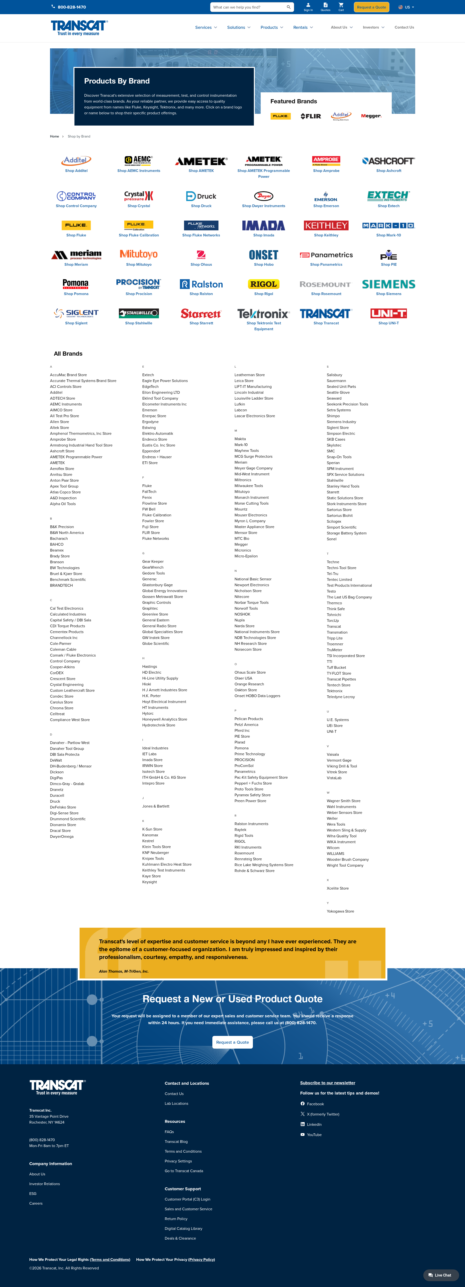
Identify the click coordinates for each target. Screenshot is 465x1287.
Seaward (334, 398)
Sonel (332, 539)
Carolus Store (61, 702)
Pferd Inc (242, 730)
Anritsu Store (61, 474)
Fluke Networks (155, 538)
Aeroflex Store (62, 468)
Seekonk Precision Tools (347, 404)
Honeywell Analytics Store (164, 719)
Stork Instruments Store (347, 503)
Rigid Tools (244, 835)
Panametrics (245, 771)
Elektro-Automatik (157, 433)
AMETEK (57, 462)
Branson (57, 561)
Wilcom (333, 847)
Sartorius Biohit (340, 515)
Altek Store (59, 427)
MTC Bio (242, 538)
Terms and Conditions (183, 1151)
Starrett (333, 492)
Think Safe (336, 608)
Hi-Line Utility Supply (160, 678)
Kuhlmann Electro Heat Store (167, 864)
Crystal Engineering (66, 684)
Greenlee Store (155, 614)
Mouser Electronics (251, 515)
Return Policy (176, 1218)
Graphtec (150, 608)
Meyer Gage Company (254, 468)
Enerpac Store (154, 415)
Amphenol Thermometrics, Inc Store (81, 433)
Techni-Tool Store (341, 567)
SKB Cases (336, 439)
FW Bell (148, 509)
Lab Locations (176, 1103)
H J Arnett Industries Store (164, 689)
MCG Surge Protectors (253, 456)
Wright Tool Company (345, 865)
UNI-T (332, 731)
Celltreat (57, 713)
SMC (331, 451)
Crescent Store (62, 678)
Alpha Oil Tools (63, 503)
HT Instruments (155, 707)
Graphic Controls (156, 602)
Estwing (149, 427)
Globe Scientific (155, 643)
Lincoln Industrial (249, 392)
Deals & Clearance (180, 1238)
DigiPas (56, 777)
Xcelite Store (338, 888)
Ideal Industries (155, 748)
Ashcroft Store (62, 451)
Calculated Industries (68, 614)
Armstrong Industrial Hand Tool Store (81, 445)
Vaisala (333, 754)
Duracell (57, 795)
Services (203, 27)
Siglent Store (338, 427)
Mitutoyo (242, 491)
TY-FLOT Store (339, 673)
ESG (32, 1193)
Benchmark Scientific (68, 579)
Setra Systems (339, 410)
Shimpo (333, 415)
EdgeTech (150, 386)
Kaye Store (151, 876)
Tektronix (334, 690)
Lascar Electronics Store (255, 415)
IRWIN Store (152, 765)
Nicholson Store (248, 590)
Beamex (57, 550)
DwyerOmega (61, 836)
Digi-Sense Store (64, 813)
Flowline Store (154, 503)
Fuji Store (150, 526)
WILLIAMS (335, 853)
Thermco (334, 603)
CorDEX (56, 672)
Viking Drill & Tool (342, 766)
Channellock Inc (64, 637)
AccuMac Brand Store (68, 374)
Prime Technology (250, 753)
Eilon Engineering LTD (161, 392)
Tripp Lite (335, 638)
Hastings (149, 666)
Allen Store (59, 421)
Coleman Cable (63, 649)
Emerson (149, 410)
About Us (339, 27)
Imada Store (152, 759)
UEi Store (335, 725)
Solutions (236, 27)
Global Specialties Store (162, 631)
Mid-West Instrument (252, 474)
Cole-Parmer (60, 643)
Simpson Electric (341, 433)
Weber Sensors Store (344, 812)
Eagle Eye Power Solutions (165, 380)
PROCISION (245, 759)
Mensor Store (246, 532)
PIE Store (242, 736)
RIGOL (240, 841)
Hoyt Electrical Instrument (164, 701)
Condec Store (61, 696)
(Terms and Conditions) (110, 1259)
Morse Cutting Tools (252, 503)
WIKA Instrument (341, 841)
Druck (55, 801)
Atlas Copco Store (65, 492)
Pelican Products (249, 718)
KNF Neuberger (155, 852)
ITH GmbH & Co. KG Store (164, 777)
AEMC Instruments (66, 404)
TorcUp (333, 620)
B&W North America (67, 532)
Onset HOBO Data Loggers (257, 695)
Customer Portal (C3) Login (187, 1199)
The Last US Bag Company (349, 597)
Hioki (146, 684)
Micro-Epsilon (246, 556)
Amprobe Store (63, 439)
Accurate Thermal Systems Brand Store (83, 380)
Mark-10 (241, 444)
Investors (371, 27)
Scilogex (334, 521)
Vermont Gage (339, 760)
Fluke (147, 485)
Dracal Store (60, 830)
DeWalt (56, 760)
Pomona (241, 748)
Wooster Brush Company (348, 859)
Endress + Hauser (157, 456)
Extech (148, 374)
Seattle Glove (338, 392)
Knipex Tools (153, 858)
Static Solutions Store (345, 497)
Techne (333, 561)
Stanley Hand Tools (343, 486)
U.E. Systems (338, 719)
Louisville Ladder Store (254, 398)
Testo (331, 591)
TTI (329, 661)
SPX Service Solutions (345, 474)
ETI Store (150, 462)
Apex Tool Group (64, 486)
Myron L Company (250, 520)
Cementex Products (66, 631)
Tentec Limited (339, 579)
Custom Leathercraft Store (72, 690)
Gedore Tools (153, 573)
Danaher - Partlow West (70, 742)
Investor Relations (44, 1183)
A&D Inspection (63, 497)
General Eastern (155, 620)
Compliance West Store (70, 719)
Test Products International (349, 585)
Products (269, 27)
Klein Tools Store (156, 846)
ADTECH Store (62, 398)
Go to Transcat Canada (184, 1170)
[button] (406, 7)
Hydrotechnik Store (158, 725)
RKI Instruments (248, 847)
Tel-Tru (332, 573)
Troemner (335, 644)
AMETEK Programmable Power (76, 456)
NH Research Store (251, 643)
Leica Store (244, 380)
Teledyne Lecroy (341, 696)
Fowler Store (153, 520)
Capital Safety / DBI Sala (70, 620)
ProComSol (244, 765)
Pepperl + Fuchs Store (253, 783)
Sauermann (336, 380)
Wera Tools (336, 824)
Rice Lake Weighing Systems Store (264, 864)
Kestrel (148, 840)
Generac (149, 579)
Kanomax (150, 835)
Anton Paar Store (64, 480)
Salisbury (334, 374)
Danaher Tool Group (67, 748)
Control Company (65, 661)
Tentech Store (339, 685)
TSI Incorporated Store (346, 655)
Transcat (334, 626)
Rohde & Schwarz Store (255, 870)
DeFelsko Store (63, 807)
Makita (240, 438)
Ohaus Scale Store (250, 672)
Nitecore (242, 596)
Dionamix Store (63, 824)
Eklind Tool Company (160, 398)
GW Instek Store (156, 637)
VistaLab (334, 777)
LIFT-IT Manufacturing (253, 386)
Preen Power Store (250, 800)
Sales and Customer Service (188, 1209)
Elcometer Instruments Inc (164, 404)
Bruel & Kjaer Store (66, 573)
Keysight (149, 881)
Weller (332, 818)
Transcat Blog (176, 1141)
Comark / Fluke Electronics (73, 655)
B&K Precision (62, 526)
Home (54, 136)
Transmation (337, 632)
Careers (35, 1203)
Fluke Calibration (156, 515)
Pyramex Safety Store (253, 795)
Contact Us (404, 27)
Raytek (240, 829)
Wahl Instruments (341, 806)
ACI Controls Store (66, 386)
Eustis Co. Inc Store (158, 445)
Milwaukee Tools (249, 485)
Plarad (240, 742)
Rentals (300, 27)
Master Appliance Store (254, 526)
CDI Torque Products (67, 625)
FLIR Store (151, 532)
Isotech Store (153, 771)
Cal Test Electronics (66, 608)
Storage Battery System (347, 533)
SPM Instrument (340, 468)
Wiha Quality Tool (342, 836)
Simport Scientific (342, 527)
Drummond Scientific (68, 818)
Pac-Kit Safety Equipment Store (261, 777)
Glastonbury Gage (157, 584)
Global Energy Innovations (164, 590)
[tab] (94, 367)
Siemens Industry (341, 421)
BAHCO (56, 544)
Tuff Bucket (336, 667)
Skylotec (334, 445)
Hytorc (148, 713)
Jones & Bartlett (155, 806)
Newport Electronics (252, 584)
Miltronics (243, 479)
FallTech (149, 491)
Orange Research (249, 684)
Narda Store (245, 625)
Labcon (241, 410)
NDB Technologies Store (255, 637)
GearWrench (153, 567)
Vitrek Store (337, 772)
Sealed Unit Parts (341, 386)
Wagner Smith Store (344, 800)
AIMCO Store (61, 410)
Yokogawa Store (340, 911)
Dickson (57, 772)
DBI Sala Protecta (64, 754)
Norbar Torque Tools (252, 602)
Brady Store (60, 556)
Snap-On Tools (339, 456)
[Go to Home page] (79, 28)
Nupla (240, 620)
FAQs (169, 1131)
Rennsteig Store (248, 859)
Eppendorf (151, 451)
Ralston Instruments (251, 823)
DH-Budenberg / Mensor (71, 766)
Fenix (147, 497)
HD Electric (151, 672)
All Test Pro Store (64, 415)
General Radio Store (159, 625)
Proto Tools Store (249, 789)
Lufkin (240, 404)
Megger (241, 544)
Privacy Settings (178, 1161)
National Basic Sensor (253, 579)
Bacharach (59, 538)
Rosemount (244, 853)
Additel (56, 392)
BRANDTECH (61, 585)
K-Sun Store (152, 829)
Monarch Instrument (252, 497)
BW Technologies (65, 567)
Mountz (241, 509)
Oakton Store (246, 689)
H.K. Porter (151, 695)
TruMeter (334, 649)
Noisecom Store (248, 649)
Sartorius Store (339, 509)
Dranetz (56, 789)
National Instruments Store (257, 631)
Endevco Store (154, 439)
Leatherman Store (250, 374)
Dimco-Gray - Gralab (67, 783)
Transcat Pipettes (341, 679)
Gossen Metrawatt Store (162, 596)
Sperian (333, 462)
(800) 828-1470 (42, 1139)
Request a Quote (371, 7)
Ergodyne (150, 421)
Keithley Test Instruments (163, 870)
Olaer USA (243, 678)
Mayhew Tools (247, 450)
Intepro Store (153, 783)
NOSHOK (242, 614)
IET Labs (149, 753)
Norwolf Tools (246, 608)
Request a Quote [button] (232, 1042)
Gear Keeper (153, 561)
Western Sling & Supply (346, 830)
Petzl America (246, 724)
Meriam (241, 462)
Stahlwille (335, 480)
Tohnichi (334, 614)
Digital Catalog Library (183, 1228)
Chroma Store (61, 708)
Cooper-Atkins (62, 667)
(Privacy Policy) (201, 1259)
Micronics (243, 550)
